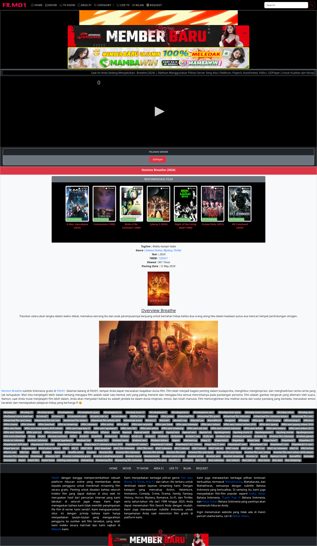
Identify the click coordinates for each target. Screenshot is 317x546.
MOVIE (127, 468)
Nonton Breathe (11, 391)
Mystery (167, 250)
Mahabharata (233, 482)
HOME (113, 468)
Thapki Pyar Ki (231, 497)
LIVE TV (173, 468)
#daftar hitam (137, 416)
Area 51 (150, 482)
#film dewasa (28, 424)
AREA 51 (159, 468)
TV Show (138, 482)
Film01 (61, 391)
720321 (163, 258)
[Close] (160, 27)
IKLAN (187, 468)
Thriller (177, 250)
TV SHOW (142, 468)
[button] (104, 5)
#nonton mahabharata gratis (108, 456)
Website (57, 529)
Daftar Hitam (240, 516)
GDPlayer (158, 159)
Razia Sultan (209, 501)
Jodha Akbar (257, 493)
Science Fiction (153, 250)
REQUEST (202, 468)
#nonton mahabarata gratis (76, 456)
